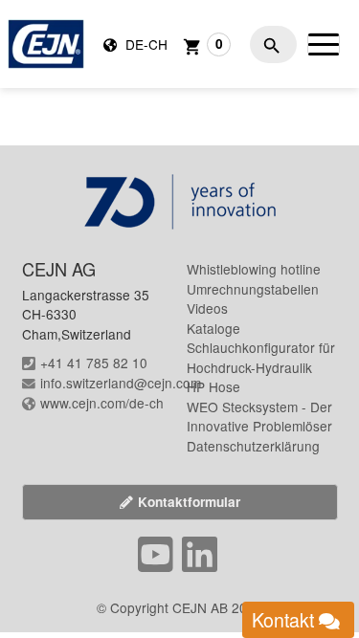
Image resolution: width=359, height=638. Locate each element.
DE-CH (145, 44)
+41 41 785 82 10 (93, 362)
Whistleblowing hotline (254, 268)
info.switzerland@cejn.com (120, 382)
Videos (207, 308)
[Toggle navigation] (323, 44)
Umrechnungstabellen (253, 288)
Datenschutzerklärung (253, 445)
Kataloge (213, 328)
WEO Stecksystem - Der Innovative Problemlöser (259, 416)
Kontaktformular (189, 502)
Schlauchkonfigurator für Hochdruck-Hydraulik (261, 357)
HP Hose (213, 386)
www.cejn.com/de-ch (102, 402)
